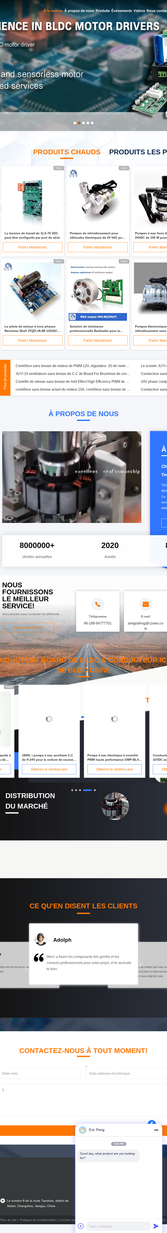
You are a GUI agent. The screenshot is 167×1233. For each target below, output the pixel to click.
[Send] (156, 1226)
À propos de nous (79, 11)
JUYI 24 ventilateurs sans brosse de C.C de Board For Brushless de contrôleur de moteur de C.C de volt (73, 374)
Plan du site (8, 1220)
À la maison (53, 11)
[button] (25, 967)
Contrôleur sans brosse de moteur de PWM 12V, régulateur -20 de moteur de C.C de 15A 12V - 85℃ (73, 366)
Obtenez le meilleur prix (49, 769)
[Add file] (81, 1226)
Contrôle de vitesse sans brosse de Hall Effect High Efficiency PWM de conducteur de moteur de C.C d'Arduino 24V (73, 381)
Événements (121, 11)
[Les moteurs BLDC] (83, 65)
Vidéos (139, 11)
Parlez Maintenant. (32, 247)
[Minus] (156, 1130)
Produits (103, 11)
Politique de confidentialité (38, 1220)
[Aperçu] (13, 10)
